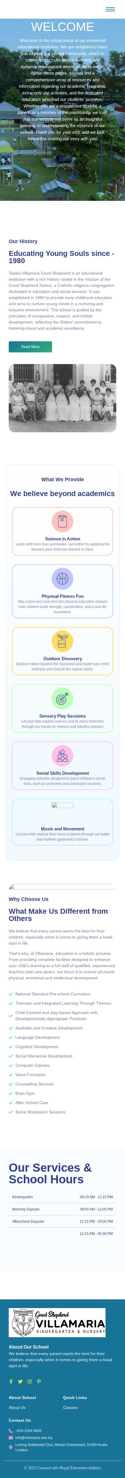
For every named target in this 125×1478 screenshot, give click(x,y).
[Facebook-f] (11, 1381)
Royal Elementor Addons (80, 1468)
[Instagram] (29, 1381)
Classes (70, 1407)
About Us (17, 1407)
